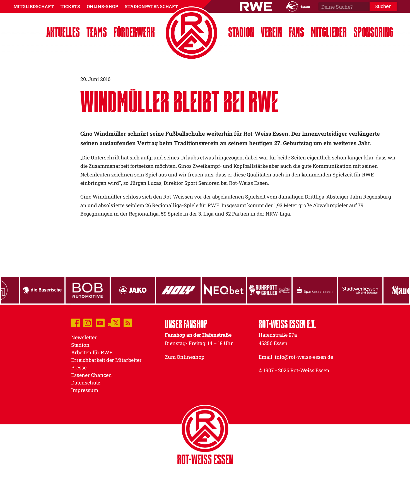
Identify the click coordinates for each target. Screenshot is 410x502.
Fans (296, 32)
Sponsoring (373, 32)
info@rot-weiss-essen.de (304, 356)
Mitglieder (329, 32)
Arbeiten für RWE (91, 352)
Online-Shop (102, 6)
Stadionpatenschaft (151, 6)
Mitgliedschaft (33, 6)
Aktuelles (63, 32)
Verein (271, 32)
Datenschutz (85, 382)
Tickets (70, 6)
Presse (78, 367)
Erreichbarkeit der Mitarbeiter (106, 360)
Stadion (241, 32)
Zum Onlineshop (184, 356)
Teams (96, 32)
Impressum (84, 390)
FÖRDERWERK (134, 32)
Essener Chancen (91, 375)
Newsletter (84, 337)
